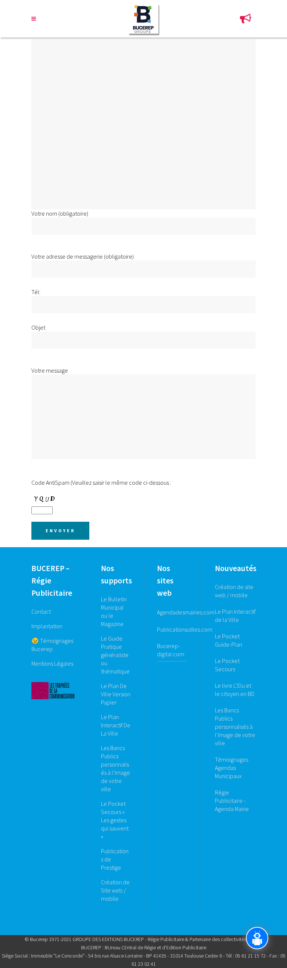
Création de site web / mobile (234, 591)
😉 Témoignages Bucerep (52, 645)
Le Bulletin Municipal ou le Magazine (114, 611)
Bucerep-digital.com (170, 650)
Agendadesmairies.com (186, 612)
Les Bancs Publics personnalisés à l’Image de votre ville (115, 768)
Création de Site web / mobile (115, 890)
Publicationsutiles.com (184, 629)
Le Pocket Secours (227, 665)
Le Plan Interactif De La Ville (115, 725)
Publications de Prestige (115, 859)
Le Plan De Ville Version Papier (115, 694)
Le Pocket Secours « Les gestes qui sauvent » (115, 820)
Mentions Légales (52, 663)
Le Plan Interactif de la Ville (235, 615)
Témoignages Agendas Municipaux (231, 768)
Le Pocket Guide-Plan (228, 640)
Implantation (46, 626)
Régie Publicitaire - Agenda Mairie (232, 801)
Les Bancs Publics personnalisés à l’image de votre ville (235, 726)
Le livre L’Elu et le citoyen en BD (234, 689)
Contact (41, 611)
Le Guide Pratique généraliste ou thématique (115, 655)
